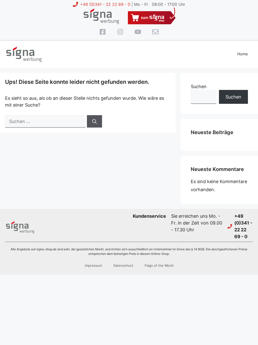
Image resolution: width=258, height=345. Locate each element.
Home (242, 54)
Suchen (199, 86)
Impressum (93, 265)
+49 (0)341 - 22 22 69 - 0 (105, 4)
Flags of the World (159, 265)
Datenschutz (123, 265)
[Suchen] (94, 121)
